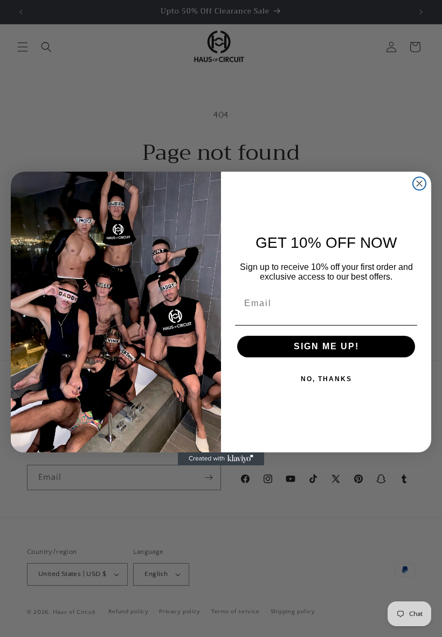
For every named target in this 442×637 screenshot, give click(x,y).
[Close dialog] (419, 183)
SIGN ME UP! (326, 346)
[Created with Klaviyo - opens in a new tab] (221, 458)
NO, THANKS (326, 379)
